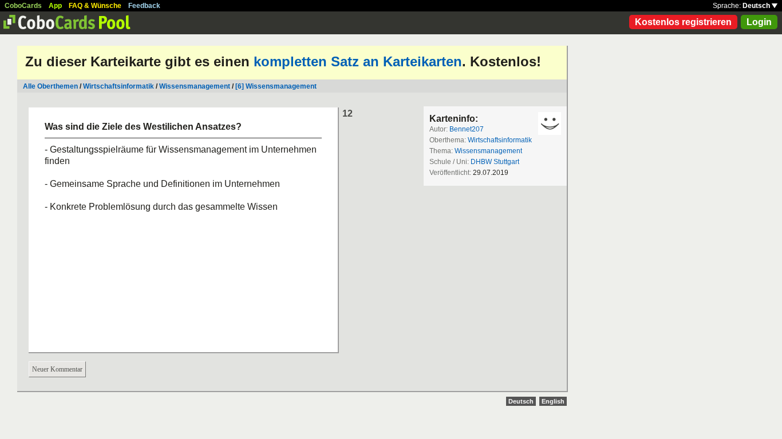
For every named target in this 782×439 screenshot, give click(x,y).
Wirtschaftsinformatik (118, 86)
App (55, 6)
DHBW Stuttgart (495, 162)
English (553, 401)
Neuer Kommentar (57, 369)
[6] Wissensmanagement (276, 86)
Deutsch (757, 6)
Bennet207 (466, 129)
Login (759, 22)
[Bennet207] (549, 123)
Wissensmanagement (194, 86)
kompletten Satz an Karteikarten (358, 61)
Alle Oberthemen (50, 86)
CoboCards (23, 6)
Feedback (144, 6)
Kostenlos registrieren (683, 22)
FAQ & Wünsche (95, 6)
